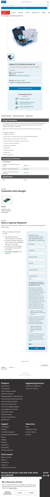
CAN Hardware (5, 388)
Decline (31, 493)
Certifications (5, 462)
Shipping (3, 440)
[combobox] (24, 5)
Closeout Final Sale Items (8, 417)
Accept (19, 493)
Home (2, 16)
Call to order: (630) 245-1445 (25, 88)
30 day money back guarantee (26, 106)
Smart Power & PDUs (7, 412)
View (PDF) (25, 165)
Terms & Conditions (7, 450)
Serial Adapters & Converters (9, 409)
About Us (4, 460)
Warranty (4, 442)
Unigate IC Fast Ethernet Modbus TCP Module (6, 210)
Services (27, 12)
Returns (3, 437)
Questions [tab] (11, 367)
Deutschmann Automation (23, 75)
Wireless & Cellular (6, 414)
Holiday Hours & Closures (8, 467)
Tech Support (5, 427)
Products (13, 12)
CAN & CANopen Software (8, 391)
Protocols (20, 12)
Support (44, 12)
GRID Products (5, 386)
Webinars (28, 434)
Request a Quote (4, 12)
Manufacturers (35, 12)
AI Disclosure (5, 445)
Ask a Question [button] (45, 365)
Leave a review (12, 70)
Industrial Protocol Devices (9, 404)
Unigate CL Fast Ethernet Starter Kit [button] (14, 16)
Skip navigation (3, 1)
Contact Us (4, 465)
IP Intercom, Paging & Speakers (10, 407)
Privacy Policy (5, 447)
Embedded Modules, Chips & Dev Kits (12, 396)
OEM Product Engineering (33, 386)
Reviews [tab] (3, 367)
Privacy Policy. (13, 488)
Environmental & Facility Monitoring (11, 399)
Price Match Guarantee (24, 98)
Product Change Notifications (9, 434)
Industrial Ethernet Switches (9, 401)
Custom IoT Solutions (32, 388)
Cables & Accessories (7, 394)
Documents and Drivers (18, 115)
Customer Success (31, 432)
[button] (48, 5)
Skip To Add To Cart (12, 19)
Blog (27, 427)
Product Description (6, 115)
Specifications (29, 115)
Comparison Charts (31, 429)
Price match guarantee (11, 251)
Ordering (3, 429)
